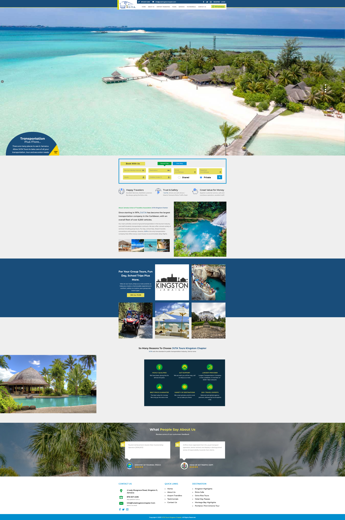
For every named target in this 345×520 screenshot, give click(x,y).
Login (223, 2)
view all (56, 152)
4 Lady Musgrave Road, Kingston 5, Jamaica (142, 491)
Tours (174, 6)
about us (151, 6)
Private (207, 178)
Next (342, 81)
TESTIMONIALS (191, 6)
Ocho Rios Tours (202, 496)
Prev (2, 81)
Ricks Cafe (199, 492)
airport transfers (163, 6)
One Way (179, 163)
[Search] (219, 177)
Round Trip (164, 163)
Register (216, 2)
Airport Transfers (174, 496)
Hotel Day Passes (202, 499)
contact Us (172, 502)
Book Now (171, 284)
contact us (202, 6)
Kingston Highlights (203, 489)
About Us (171, 492)
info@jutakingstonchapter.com (165, 2)
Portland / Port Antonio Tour (207, 506)
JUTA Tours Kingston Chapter (172, 517)
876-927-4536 (145, 2)
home (144, 6)
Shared (185, 178)
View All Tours (135, 295)
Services (182, 6)
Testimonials (172, 499)
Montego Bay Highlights (205, 502)
